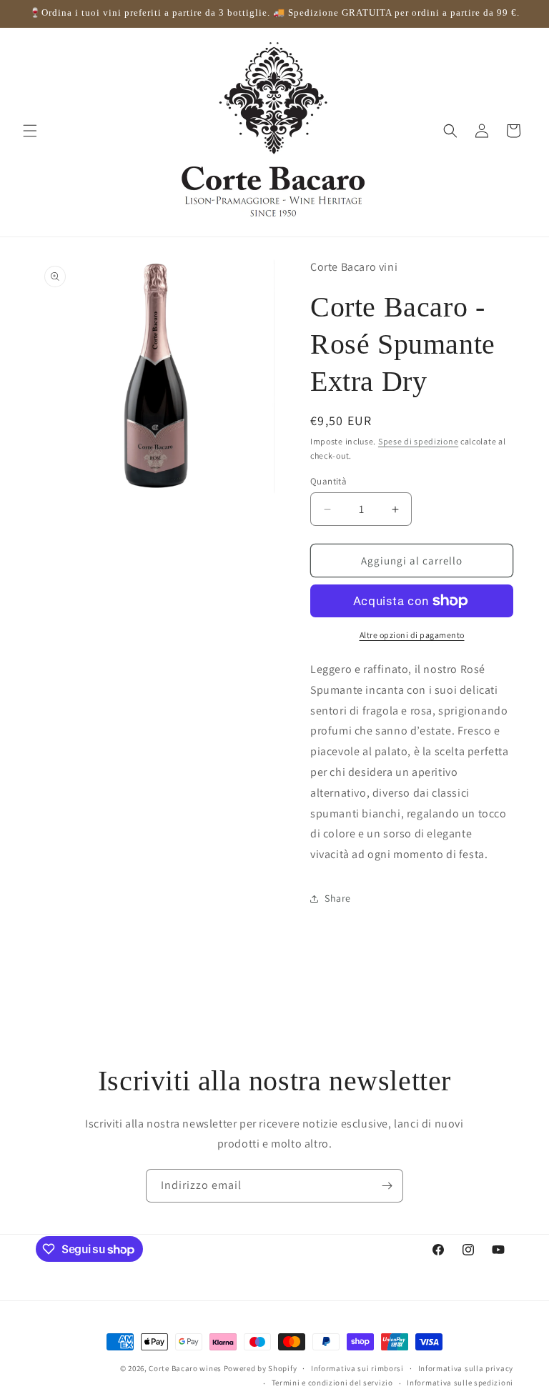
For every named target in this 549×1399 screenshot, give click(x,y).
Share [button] (338, 898)
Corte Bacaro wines (185, 1368)
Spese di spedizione (418, 441)
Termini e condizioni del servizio (332, 1383)
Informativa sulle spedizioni (460, 1383)
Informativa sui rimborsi (357, 1368)
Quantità (328, 481)
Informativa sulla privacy (466, 1368)
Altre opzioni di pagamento (412, 634)
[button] (30, 130)
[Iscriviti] (386, 1186)
